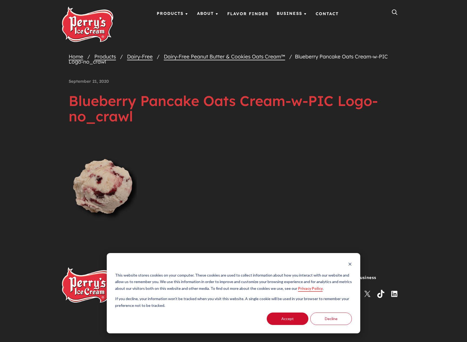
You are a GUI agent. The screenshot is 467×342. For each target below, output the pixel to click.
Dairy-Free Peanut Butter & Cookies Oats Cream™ (224, 56)
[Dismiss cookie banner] (350, 264)
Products (105, 56)
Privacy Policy (310, 288)
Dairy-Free (140, 56)
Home (76, 56)
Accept (287, 318)
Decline (331, 318)
